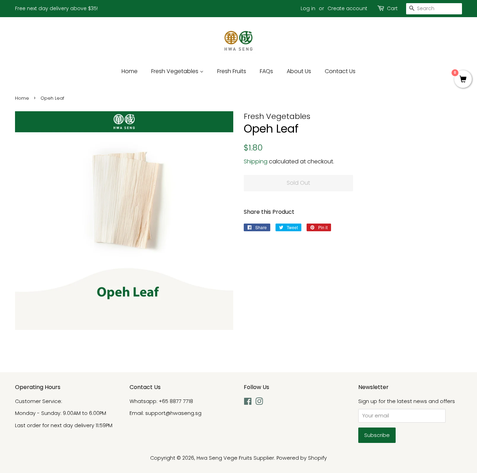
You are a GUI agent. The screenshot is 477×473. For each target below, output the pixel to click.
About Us (299, 71)
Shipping (255, 161)
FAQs (266, 71)
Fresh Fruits (231, 71)
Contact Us (340, 71)
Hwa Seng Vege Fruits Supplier (235, 457)
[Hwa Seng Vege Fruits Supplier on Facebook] (248, 402)
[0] (463, 80)
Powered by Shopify (302, 457)
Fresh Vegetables (175, 71)
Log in (308, 8)
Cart (392, 8)
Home (130, 71)
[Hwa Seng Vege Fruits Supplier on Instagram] (259, 402)
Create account (347, 8)
